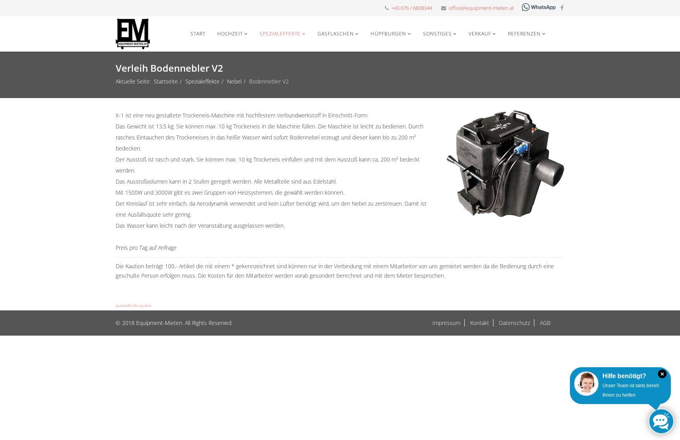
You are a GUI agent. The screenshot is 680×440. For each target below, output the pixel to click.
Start (197, 33)
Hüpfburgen (388, 33)
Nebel (234, 81)
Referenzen (524, 33)
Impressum (446, 323)
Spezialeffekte (280, 33)
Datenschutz (513, 323)
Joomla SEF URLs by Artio (134, 305)
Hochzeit (230, 33)
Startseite (166, 81)
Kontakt (479, 323)
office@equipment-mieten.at (481, 8)
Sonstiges (437, 33)
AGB (544, 323)
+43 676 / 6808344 (411, 8)
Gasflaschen (336, 33)
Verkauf (480, 33)
